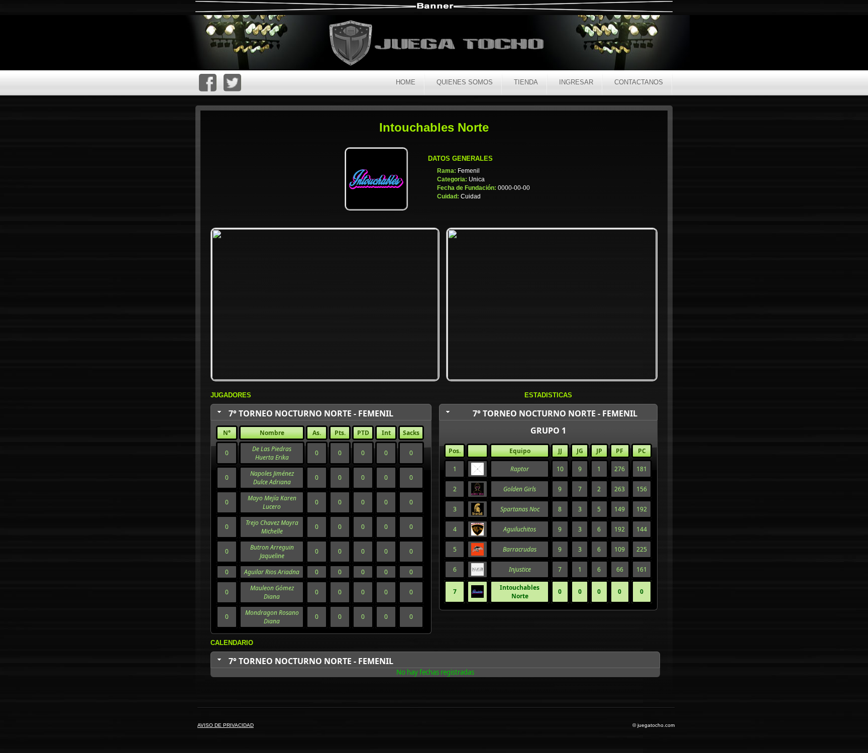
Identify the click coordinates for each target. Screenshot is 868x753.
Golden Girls (519, 489)
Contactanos (638, 82)
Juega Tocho (442, 44)
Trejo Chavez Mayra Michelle (272, 526)
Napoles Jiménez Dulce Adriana (272, 477)
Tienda (526, 82)
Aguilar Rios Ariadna (271, 572)
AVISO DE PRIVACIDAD (225, 725)
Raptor (519, 469)
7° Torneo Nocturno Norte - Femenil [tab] (311, 413)
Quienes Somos (465, 82)
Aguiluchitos (519, 529)
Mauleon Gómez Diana (272, 592)
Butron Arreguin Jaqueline (272, 551)
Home (405, 82)
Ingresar (576, 82)
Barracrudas (519, 549)
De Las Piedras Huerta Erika (271, 453)
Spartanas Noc (519, 509)
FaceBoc (207, 82)
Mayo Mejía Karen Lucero (272, 502)
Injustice (520, 569)
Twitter (232, 82)
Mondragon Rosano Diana (272, 616)
